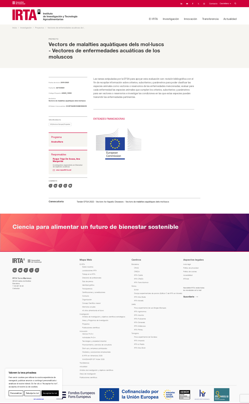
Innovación (190, 18)
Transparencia (87, 289)
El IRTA (153, 18)
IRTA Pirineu (138, 330)
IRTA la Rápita (139, 344)
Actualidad (230, 18)
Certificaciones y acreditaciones (93, 292)
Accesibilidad (187, 275)
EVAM (136, 290)
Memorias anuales (88, 307)
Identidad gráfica (88, 285)
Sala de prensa (87, 281)
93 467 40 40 (18, 286)
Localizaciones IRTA (89, 270)
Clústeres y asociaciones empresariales (96, 352)
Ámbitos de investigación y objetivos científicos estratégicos (103, 317)
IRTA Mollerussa (140, 326)
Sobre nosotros (87, 267)
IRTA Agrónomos (140, 311)
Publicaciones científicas (91, 328)
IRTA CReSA (138, 279)
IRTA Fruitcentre (140, 319)
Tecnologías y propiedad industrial (94, 341)
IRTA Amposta (139, 341)
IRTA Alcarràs (139, 315)
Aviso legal (187, 264)
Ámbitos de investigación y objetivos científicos (96, 370)
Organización (87, 299)
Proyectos (39, 28)
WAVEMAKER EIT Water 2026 (93, 359)
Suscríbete (188, 297)
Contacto (213, 4)
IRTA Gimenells (139, 322)
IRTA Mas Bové (139, 348)
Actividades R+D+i (89, 337)
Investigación (171, 18)
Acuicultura (57, 142)
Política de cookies (190, 271)
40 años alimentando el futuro (93, 310)
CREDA (137, 271)
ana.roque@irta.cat (63, 170)
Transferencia (210, 18)
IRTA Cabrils (138, 275)
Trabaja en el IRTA (88, 274)
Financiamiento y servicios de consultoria (97, 345)
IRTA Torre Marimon (141, 282)
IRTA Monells (138, 301)
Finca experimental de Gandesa (145, 337)
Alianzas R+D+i (87, 334)
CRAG (136, 268)
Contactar (15, 288)
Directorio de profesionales (91, 278)
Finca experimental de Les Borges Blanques (150, 308)
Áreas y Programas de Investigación (95, 320)
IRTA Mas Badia (140, 297)
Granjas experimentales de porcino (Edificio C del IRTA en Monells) (158, 293)
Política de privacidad (190, 268)
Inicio (14, 28)
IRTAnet (186, 279)
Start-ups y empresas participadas (94, 348)
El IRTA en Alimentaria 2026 (92, 356)
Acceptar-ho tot (50, 393)
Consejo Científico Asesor (91, 303)
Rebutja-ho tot (32, 393)
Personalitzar (16, 393)
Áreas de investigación (88, 374)
